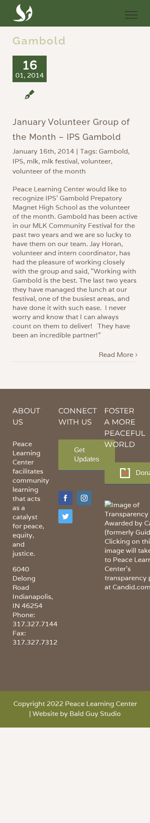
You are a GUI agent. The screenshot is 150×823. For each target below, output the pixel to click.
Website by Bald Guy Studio (76, 713)
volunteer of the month (49, 171)
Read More (116, 354)
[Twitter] (65, 516)
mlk (32, 161)
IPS (17, 161)
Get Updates (86, 455)
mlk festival (60, 161)
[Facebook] (65, 498)
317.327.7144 (35, 624)
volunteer (96, 161)
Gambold (113, 151)
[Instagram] (84, 498)
